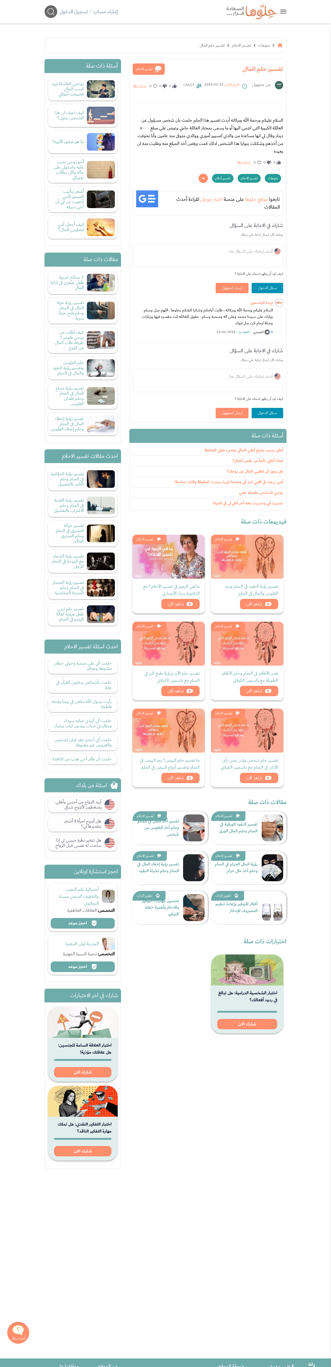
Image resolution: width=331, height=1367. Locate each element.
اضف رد (243, 332)
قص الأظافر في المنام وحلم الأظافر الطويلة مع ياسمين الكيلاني (250, 677)
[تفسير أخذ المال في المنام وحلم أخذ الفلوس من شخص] (194, 827)
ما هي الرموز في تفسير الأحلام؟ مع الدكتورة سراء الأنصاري (171, 590)
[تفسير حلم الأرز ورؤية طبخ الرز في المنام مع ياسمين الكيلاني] (168, 644)
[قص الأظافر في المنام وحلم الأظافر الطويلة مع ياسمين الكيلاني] (247, 644)
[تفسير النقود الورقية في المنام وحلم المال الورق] (272, 827)
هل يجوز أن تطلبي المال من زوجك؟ (255, 471)
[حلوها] (283, 11)
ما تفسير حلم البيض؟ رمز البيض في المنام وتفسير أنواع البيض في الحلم (170, 763)
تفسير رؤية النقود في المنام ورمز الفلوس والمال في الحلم (251, 590)
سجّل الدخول (267, 288)
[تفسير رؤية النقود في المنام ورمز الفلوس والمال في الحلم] (247, 557)
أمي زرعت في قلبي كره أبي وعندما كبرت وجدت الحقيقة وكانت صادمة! (229, 482)
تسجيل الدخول (73, 12)
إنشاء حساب (105, 12)
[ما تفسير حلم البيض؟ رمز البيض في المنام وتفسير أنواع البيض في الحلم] (168, 731)
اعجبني (258, 332)
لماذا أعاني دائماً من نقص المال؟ (257, 460)
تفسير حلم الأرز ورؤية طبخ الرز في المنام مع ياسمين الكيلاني (172, 677)
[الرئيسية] (280, 45)
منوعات (264, 45)
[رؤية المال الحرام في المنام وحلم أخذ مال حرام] (272, 867)
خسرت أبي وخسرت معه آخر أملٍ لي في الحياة (248, 503)
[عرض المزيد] (203, 178)
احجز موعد (78, 923)
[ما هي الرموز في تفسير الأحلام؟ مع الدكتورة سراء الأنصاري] (168, 557)
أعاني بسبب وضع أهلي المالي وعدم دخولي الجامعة (243, 450)
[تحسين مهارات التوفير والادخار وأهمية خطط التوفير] (194, 907)
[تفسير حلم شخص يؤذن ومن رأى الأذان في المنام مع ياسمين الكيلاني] (247, 731)
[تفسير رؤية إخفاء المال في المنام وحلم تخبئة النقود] (194, 867)
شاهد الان (254, 604)
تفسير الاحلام (241, 45)
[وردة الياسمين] (279, 302)
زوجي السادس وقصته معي (261, 492)
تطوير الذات (223, 896)
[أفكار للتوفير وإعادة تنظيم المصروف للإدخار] (272, 907)
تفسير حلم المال (212, 45)
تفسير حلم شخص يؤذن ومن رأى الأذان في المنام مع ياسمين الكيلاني (249, 763)
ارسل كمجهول (232, 288)
